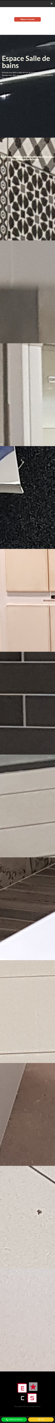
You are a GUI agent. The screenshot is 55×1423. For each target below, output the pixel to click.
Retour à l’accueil (27, 19)
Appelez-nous (15, 1419)
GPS (42, 1419)
